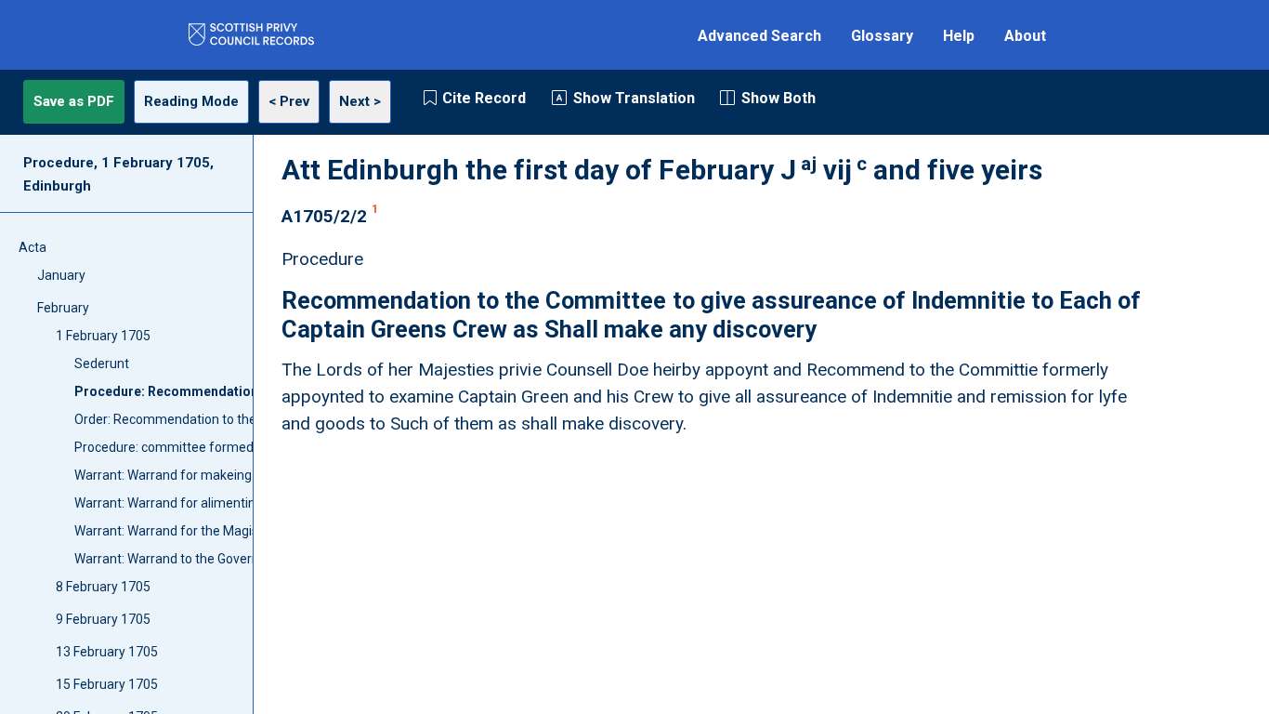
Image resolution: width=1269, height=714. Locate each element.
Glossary (882, 36)
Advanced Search (759, 36)
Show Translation (634, 98)
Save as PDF (73, 101)
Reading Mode (191, 101)
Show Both (778, 98)
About (1025, 36)
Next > (360, 101)
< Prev (288, 101)
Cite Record (484, 98)
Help (959, 36)
